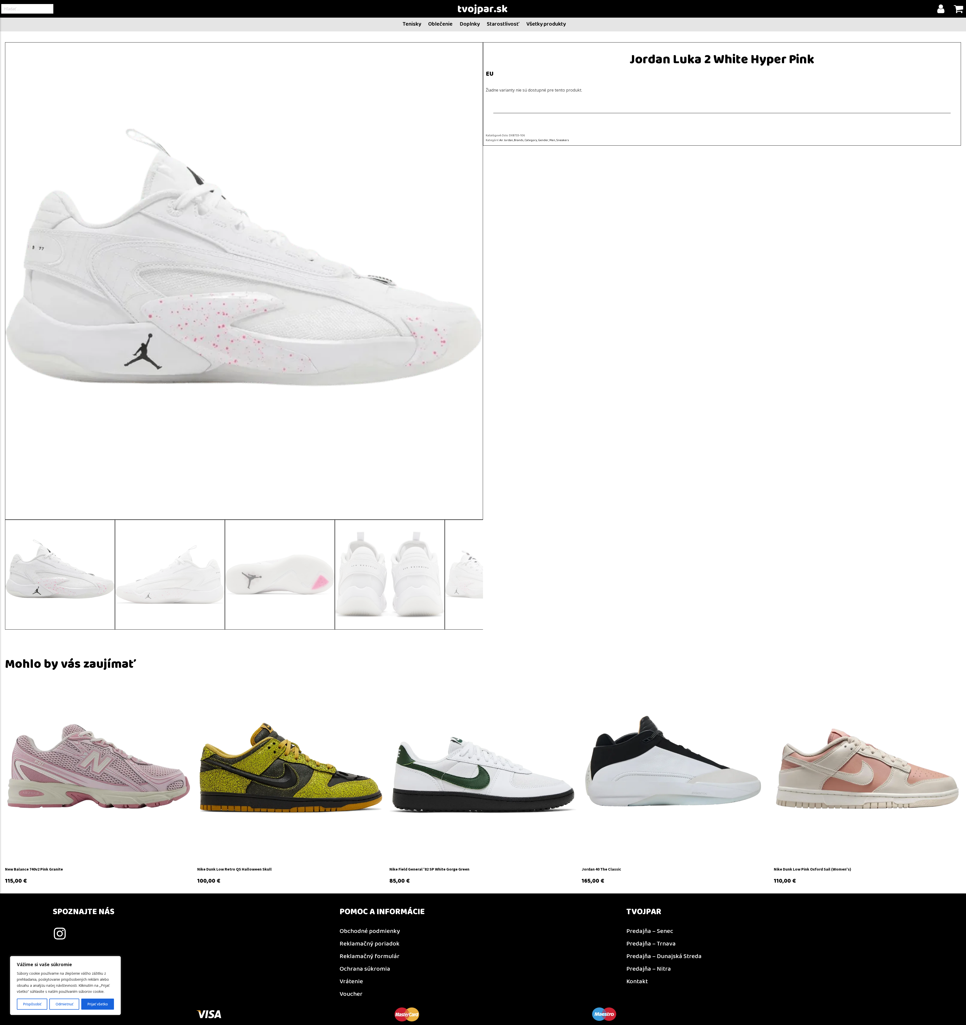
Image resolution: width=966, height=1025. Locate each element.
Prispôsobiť (32, 1004)
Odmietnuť (64, 1004)
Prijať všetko (97, 1004)
